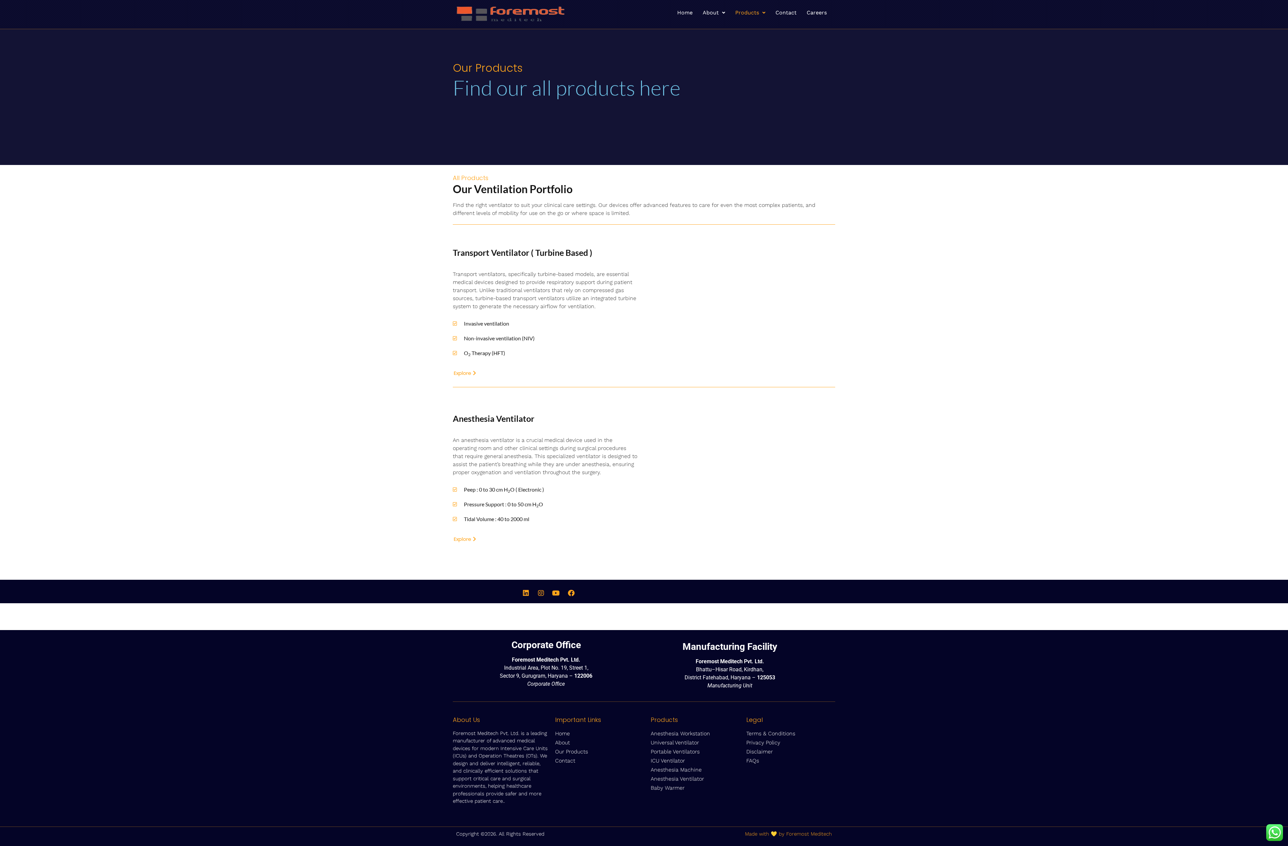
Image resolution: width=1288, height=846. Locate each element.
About (711, 12)
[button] (714, 12)
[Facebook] (571, 593)
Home (685, 12)
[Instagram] (541, 593)
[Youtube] (556, 593)
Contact (786, 12)
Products (747, 12)
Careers (817, 12)
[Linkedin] (526, 593)
